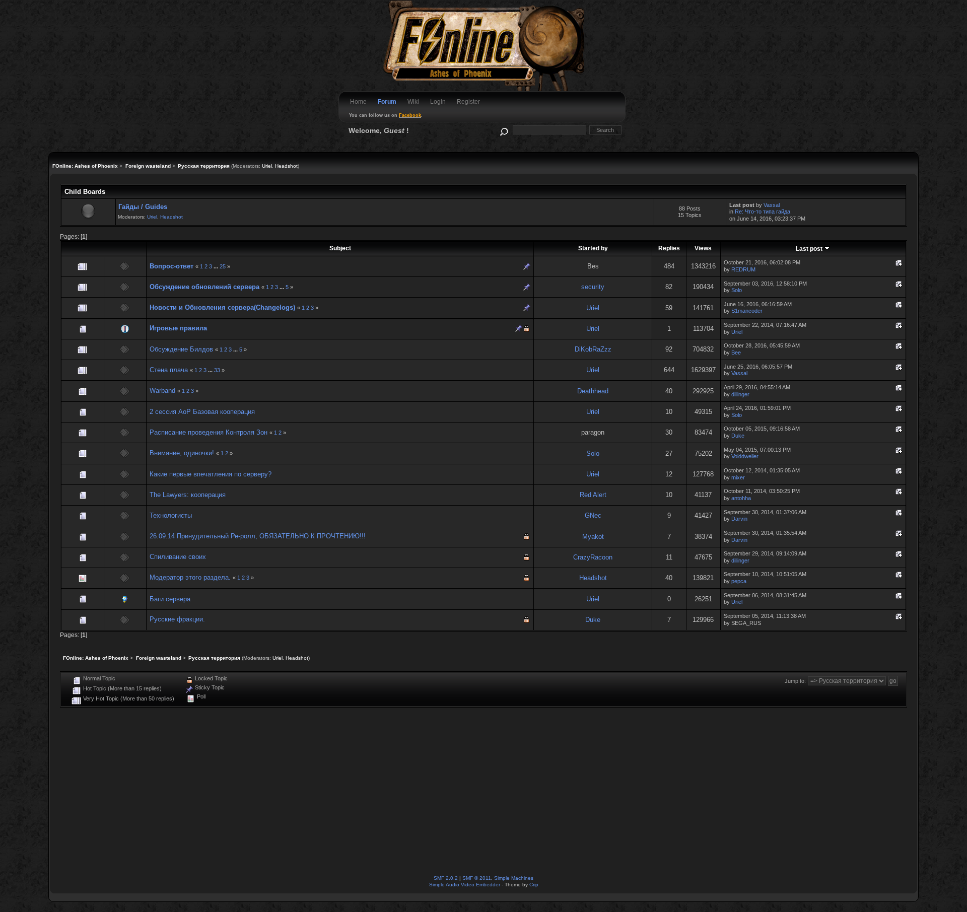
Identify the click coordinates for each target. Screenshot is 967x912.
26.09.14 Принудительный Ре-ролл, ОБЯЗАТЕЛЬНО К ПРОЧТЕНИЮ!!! (258, 536)
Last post (810, 248)
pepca (738, 581)
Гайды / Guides (142, 207)
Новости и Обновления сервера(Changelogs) (222, 307)
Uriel (267, 166)
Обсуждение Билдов (181, 349)
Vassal (772, 205)
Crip (533, 884)
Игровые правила (178, 328)
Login (438, 102)
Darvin (739, 519)
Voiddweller (744, 456)
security (592, 287)
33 (217, 370)
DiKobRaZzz (593, 349)
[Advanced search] (503, 129)
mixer (738, 477)
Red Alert (593, 495)
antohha (741, 498)
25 (223, 266)
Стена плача (169, 370)
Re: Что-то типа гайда (762, 211)
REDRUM (743, 269)
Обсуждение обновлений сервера (204, 287)
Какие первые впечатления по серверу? (210, 474)
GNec (593, 515)
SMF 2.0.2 (446, 878)
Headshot (286, 166)
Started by (593, 248)
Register (468, 102)
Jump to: (795, 681)
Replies (669, 248)
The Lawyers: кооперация (188, 495)
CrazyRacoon (592, 557)
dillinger (740, 394)
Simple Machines (513, 878)
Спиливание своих (178, 556)
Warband (162, 390)
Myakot (593, 536)
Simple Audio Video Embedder (464, 884)
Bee (736, 352)
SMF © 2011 (476, 878)
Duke (737, 436)
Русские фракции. (177, 619)
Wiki (413, 102)
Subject (340, 248)
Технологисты (171, 515)
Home (358, 102)
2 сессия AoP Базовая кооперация (202, 411)
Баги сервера (170, 599)
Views (703, 248)
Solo (736, 290)
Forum (387, 102)
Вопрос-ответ (171, 266)
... (217, 266)
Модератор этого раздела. (190, 577)
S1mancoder (747, 311)
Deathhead (592, 391)
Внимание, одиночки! (182, 453)
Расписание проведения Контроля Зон (208, 432)
